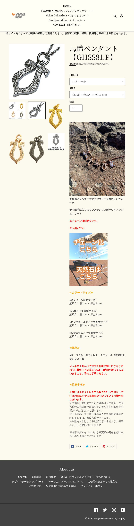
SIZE (72, 88)
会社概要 (36, 476)
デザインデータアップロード (28, 481)
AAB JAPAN (99, 518)
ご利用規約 (35, 485)
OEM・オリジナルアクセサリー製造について (86, 476)
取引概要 (51, 476)
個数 (71, 101)
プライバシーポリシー (93, 485)
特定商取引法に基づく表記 (61, 485)
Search (22, 476)
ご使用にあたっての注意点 (102, 481)
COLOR (73, 75)
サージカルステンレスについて (66, 481)
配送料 (72, 63)
